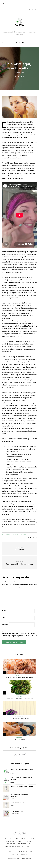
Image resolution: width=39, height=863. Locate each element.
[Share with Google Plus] (21, 77)
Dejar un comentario (11, 535)
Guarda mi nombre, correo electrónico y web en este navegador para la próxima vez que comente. (19, 634)
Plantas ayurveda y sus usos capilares (19, 698)
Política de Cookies (14, 841)
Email (4, 617)
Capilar (19, 696)
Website (5, 624)
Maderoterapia (19, 739)
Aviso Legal (8, 838)
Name (4, 611)
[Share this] (15, 77)
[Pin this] (23, 77)
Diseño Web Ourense (24, 859)
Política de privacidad (25, 838)
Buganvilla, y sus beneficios (19, 719)
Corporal (19, 737)
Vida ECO (29, 849)
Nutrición (23, 851)
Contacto (22, 844)
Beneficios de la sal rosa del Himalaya (19, 677)
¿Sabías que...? (19, 675)
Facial (19, 61)
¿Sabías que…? (10, 851)
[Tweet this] (18, 77)
